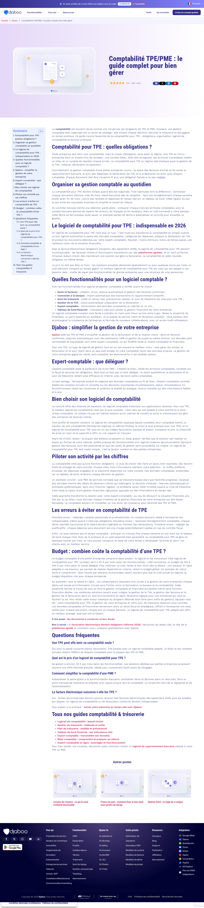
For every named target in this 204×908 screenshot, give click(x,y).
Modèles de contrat (135, 850)
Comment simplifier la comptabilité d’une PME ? (31, 246)
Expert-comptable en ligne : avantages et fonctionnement (91, 742)
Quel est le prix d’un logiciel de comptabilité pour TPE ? (31, 235)
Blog (154, 841)
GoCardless (188, 859)
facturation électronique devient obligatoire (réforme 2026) (106, 624)
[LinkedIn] (38, 839)
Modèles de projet (134, 864)
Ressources (68, 12)
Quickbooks (188, 843)
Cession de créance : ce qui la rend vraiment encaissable (70, 803)
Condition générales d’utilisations (25, 903)
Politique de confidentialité (55, 903)
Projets (76, 845)
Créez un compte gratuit (186, 12)
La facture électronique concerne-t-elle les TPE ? (30, 257)
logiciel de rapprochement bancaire (153, 746)
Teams (185, 839)
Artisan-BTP (52, 874)
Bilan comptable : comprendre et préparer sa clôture (88, 739)
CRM (75, 836)
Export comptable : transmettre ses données (83, 735)
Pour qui (52, 12)
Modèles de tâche (134, 859)
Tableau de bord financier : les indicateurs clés (84, 732)
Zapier (185, 855)
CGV (130, 896)
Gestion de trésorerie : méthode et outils (81, 725)
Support (156, 845)
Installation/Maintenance (58, 878)
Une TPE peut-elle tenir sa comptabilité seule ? (30, 225)
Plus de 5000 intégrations (188, 872)
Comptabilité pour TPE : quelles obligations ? (27, 137)
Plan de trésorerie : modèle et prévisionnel (82, 728)
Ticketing (77, 874)
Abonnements (79, 878)
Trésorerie (77, 859)
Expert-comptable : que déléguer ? (28, 182)
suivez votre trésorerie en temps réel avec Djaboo (113, 707)
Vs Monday (104, 841)
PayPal (185, 862)
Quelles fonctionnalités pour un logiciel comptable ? (28, 163)
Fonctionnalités (34, 12)
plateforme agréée (62, 628)
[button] (156, 83)
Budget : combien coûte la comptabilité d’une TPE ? (28, 211)
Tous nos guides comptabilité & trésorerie (24, 268)
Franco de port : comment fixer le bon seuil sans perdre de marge (122, 803)
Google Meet (188, 835)
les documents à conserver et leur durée (90, 619)
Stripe (185, 851)
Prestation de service (56, 836)
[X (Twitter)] (14, 839)
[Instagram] (22, 839)
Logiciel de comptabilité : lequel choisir (80, 721)
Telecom (50, 869)
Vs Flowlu (103, 864)
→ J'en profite (138, 4)
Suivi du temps (80, 864)
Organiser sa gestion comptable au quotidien (28, 144)
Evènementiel (52, 859)
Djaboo (56, 334)
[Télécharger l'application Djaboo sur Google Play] (12, 847)
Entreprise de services (56, 864)
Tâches (76, 855)
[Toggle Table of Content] (39, 131)
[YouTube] (30, 839)
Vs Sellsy (103, 845)
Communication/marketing (59, 883)
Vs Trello (103, 869)
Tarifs (148, 12)
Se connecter (163, 12)
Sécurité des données (172, 896)
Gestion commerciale (83, 869)
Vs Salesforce (105, 836)
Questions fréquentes (27, 218)
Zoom (185, 847)
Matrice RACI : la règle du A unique (165, 801)
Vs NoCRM (104, 855)
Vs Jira (102, 859)
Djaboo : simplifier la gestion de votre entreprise (26, 173)
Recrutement (158, 859)
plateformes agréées (150, 252)
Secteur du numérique (56, 841)
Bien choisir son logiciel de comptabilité (27, 189)
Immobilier (51, 845)
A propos (156, 836)
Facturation (78, 841)
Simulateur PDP (133, 845)
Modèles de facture (135, 855)
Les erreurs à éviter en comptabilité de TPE (27, 203)
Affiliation (157, 855)
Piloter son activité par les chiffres (27, 196)
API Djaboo (187, 866)
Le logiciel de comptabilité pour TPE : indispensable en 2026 (28, 152)
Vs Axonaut (104, 850)
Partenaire (157, 850)
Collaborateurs (80, 850)
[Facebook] (6, 839)
